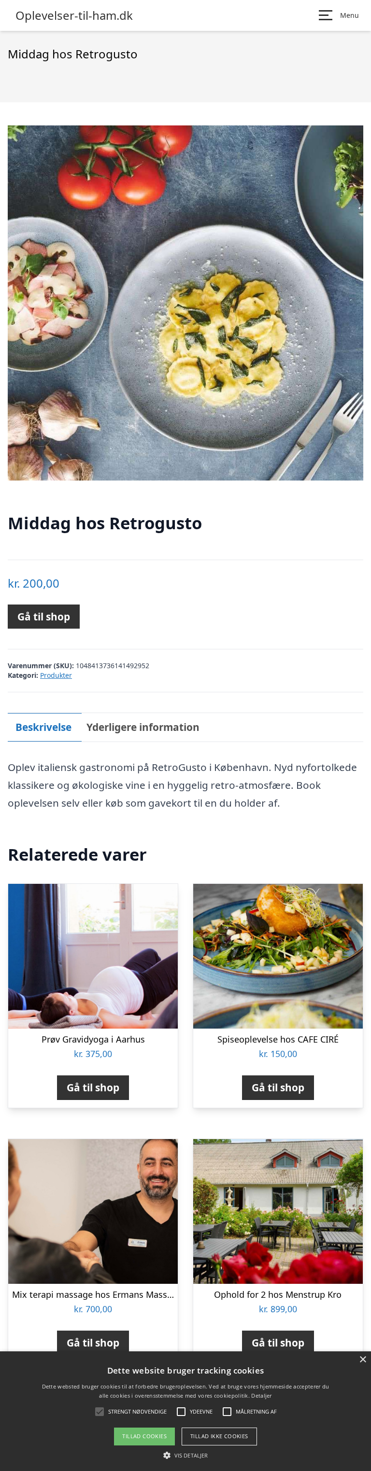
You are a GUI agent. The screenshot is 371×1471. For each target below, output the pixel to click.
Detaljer (261, 1395)
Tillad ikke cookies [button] (219, 1436)
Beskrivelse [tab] (43, 727)
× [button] (362, 1359)
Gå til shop (43, 616)
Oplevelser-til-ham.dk (74, 15)
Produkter (56, 675)
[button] (185, 1455)
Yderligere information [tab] (143, 727)
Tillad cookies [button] (144, 1436)
